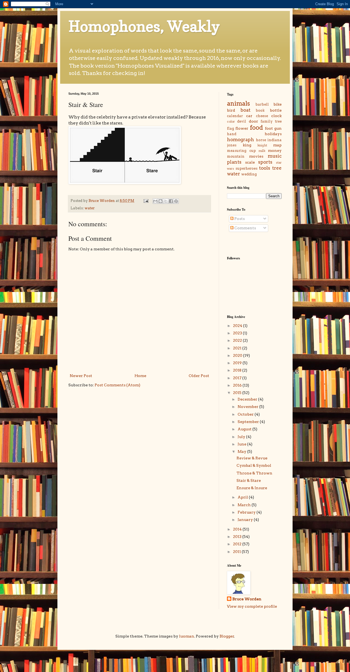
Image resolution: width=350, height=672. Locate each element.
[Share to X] (165, 201)
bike (277, 104)
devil (241, 121)
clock (276, 116)
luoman (186, 636)
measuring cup (241, 151)
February (247, 512)
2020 (238, 355)
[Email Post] (145, 201)
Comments (245, 228)
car (249, 116)
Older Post (199, 375)
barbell (262, 104)
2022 (238, 340)
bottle (276, 110)
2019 (238, 363)
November (248, 406)
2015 (237, 392)
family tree (271, 121)
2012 (237, 544)
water (89, 208)
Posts (239, 218)
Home (140, 375)
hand (231, 134)
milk (262, 151)
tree (277, 168)
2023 (238, 333)
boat (245, 110)
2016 (238, 385)
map (277, 145)
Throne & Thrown (254, 473)
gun (278, 128)
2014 (238, 529)
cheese (262, 116)
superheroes (246, 168)
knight (262, 145)
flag (230, 128)
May (242, 451)
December (248, 399)
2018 (237, 370)
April (243, 497)
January (246, 519)
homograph (240, 139)
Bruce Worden (246, 599)
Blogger (227, 636)
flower (241, 128)
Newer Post (81, 375)
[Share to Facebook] (171, 201)
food (256, 127)
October (246, 414)
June (242, 444)
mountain (235, 156)
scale (250, 162)
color (231, 121)
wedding (249, 174)
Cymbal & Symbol (254, 465)
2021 (237, 348)
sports (265, 162)
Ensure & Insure (252, 488)
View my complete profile (252, 606)
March (245, 505)
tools (264, 168)
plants (234, 162)
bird (231, 110)
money (275, 150)
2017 (237, 378)
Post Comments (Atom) (117, 385)
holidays (273, 134)
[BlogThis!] (160, 201)
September (249, 421)
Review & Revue (252, 458)
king (247, 145)
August (245, 429)
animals (238, 103)
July (242, 437)
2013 (237, 536)
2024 (238, 325)
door (253, 121)
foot (269, 128)
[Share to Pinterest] (176, 201)
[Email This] (155, 201)
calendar (235, 116)
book (260, 110)
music (275, 156)
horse (261, 140)
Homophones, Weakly (144, 26)
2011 (237, 551)
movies (256, 156)
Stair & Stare (249, 480)
